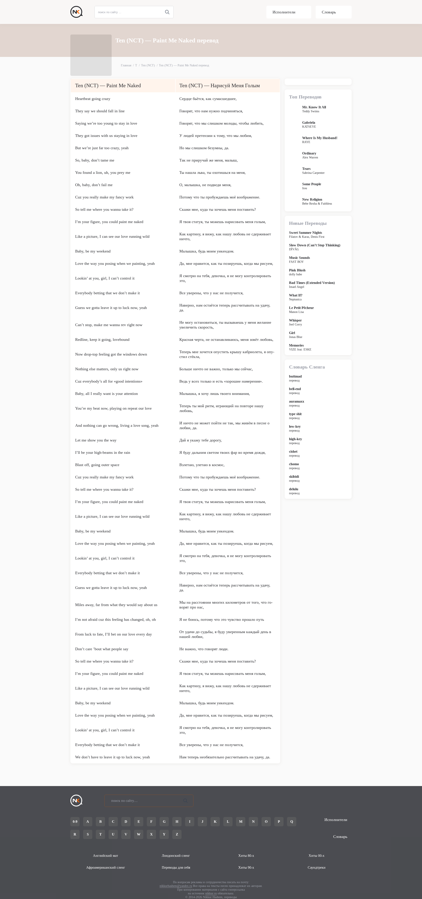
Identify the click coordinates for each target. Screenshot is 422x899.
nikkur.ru (211, 893)
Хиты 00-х (316, 855)
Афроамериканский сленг (105, 867)
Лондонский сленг (176, 855)
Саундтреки (317, 867)
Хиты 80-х (246, 855)
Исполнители (284, 12)
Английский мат (105, 855)
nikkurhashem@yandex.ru (176, 886)
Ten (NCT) (148, 65)
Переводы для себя (176, 867)
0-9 (75, 821)
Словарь (329, 12)
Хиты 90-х (246, 867)
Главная (126, 65)
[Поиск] (185, 801)
